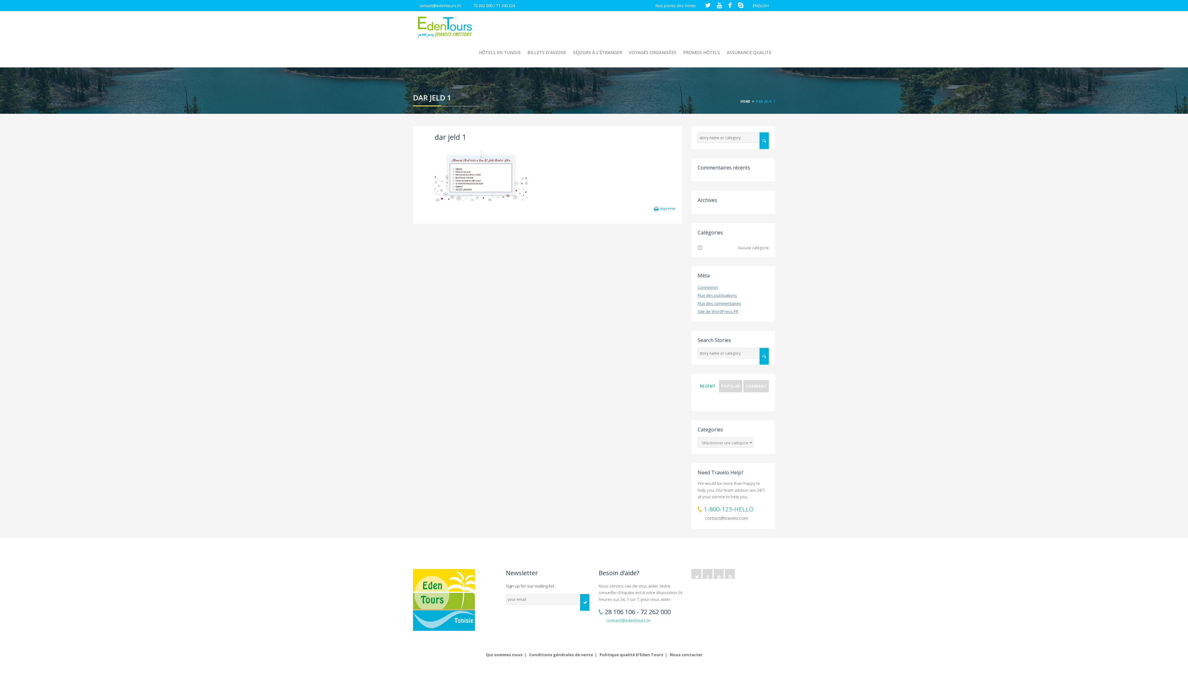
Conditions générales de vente (561, 654)
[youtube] (719, 574)
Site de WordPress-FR (718, 311)
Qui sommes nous (504, 654)
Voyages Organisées (652, 52)
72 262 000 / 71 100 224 (494, 5)
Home (745, 101)
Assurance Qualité (749, 52)
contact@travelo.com (726, 518)
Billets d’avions (546, 52)
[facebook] (707, 574)
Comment (756, 386)
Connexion (708, 287)
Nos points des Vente (676, 5)
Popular (730, 386)
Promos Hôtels (701, 52)
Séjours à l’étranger (597, 52)
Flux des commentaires (719, 303)
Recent (708, 386)
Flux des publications (717, 295)
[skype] (730, 574)
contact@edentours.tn (440, 5)
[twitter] (696, 574)
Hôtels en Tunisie (500, 52)
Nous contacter (686, 654)
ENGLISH (761, 5)
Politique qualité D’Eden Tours (631, 654)
